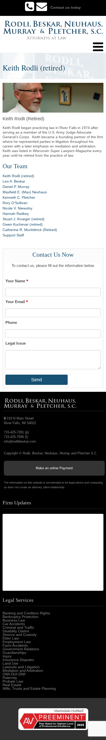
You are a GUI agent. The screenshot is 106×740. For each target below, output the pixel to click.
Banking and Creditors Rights (26, 613)
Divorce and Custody (20, 635)
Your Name (15, 281)
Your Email (15, 301)
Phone (11, 322)
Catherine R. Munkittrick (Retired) (30, 230)
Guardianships (14, 653)
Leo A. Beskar (14, 181)
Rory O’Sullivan (15, 203)
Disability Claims (16, 631)
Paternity (10, 678)
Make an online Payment (54, 468)
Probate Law (13, 681)
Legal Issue (15, 343)
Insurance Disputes (18, 660)
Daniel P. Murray (16, 187)
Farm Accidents (15, 645)
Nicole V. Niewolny (17, 208)
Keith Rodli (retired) (18, 176)
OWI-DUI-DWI (14, 674)
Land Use (10, 663)
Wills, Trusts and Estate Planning (29, 688)
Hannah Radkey (16, 214)
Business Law (14, 620)
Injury (7, 656)
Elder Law (11, 638)
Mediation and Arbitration (23, 670)
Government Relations (21, 649)
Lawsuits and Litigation (21, 667)
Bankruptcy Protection (20, 617)
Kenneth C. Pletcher (19, 197)
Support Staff (13, 235)
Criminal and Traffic (18, 627)
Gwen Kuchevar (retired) (23, 224)
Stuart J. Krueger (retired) (24, 219)
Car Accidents (14, 624)
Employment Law (17, 642)
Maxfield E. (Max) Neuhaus (25, 192)
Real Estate (12, 685)
